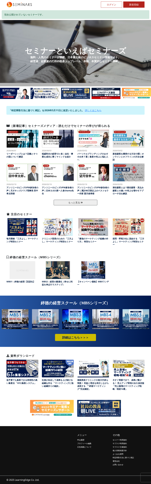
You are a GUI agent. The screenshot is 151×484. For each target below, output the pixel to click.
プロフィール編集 (84, 443)
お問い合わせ (118, 464)
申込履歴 (80, 440)
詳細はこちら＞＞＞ (75, 337)
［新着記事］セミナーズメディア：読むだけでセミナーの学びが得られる (60, 126)
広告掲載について (84, 447)
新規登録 (134, 4)
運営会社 (116, 461)
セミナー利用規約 (120, 440)
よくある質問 (118, 454)
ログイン (111, 4)
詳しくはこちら (93, 110)
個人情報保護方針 (120, 450)
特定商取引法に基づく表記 (123, 457)
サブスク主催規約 (120, 447)
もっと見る (74, 202)
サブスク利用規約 (120, 443)
